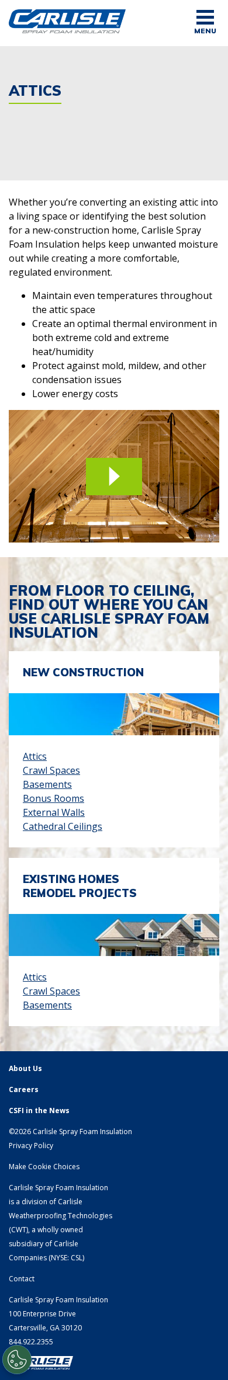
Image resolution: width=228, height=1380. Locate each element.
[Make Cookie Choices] (17, 1359)
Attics (35, 756)
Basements (47, 784)
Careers (24, 1089)
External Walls (54, 812)
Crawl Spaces (51, 770)
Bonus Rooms (53, 798)
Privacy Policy (31, 1145)
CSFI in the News (39, 1110)
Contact (21, 1279)
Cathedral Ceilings (62, 826)
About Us (25, 1068)
